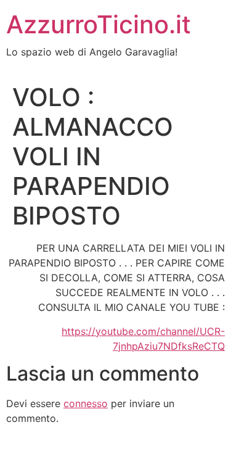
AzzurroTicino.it (98, 24)
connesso (85, 403)
